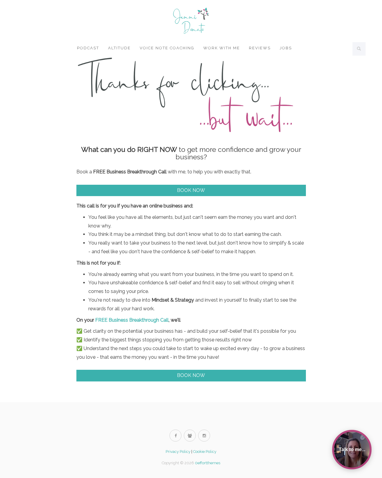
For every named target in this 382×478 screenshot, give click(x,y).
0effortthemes (207, 463)
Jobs (286, 48)
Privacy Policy (178, 451)
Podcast (88, 48)
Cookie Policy (204, 451)
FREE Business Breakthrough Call (132, 320)
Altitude (119, 48)
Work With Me (221, 48)
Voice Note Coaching (167, 48)
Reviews (260, 48)
